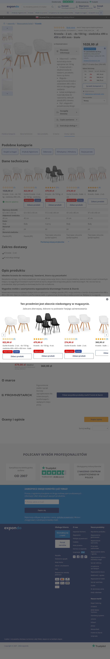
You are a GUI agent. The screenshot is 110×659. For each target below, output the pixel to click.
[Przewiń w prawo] (106, 335)
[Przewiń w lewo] (4, 335)
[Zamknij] (107, 299)
